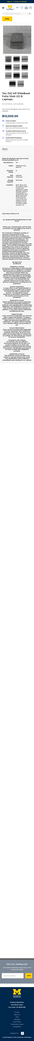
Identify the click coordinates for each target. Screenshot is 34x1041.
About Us (17, 1014)
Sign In (9, 1)
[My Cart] (30, 7)
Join (28, 975)
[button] (8, 59)
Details (4, 149)
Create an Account (20, 1)
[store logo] (10, 8)
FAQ (17, 1017)
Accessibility (17, 1026)
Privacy (17, 1012)
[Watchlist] (17, 7)
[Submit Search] (29, 13)
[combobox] (17, 13)
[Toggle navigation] (3, 7)
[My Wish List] (21, 7)
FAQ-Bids (17, 1019)
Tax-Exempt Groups (17, 1024)
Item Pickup (17, 1022)
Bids (7, 19)
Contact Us (14, 1033)
